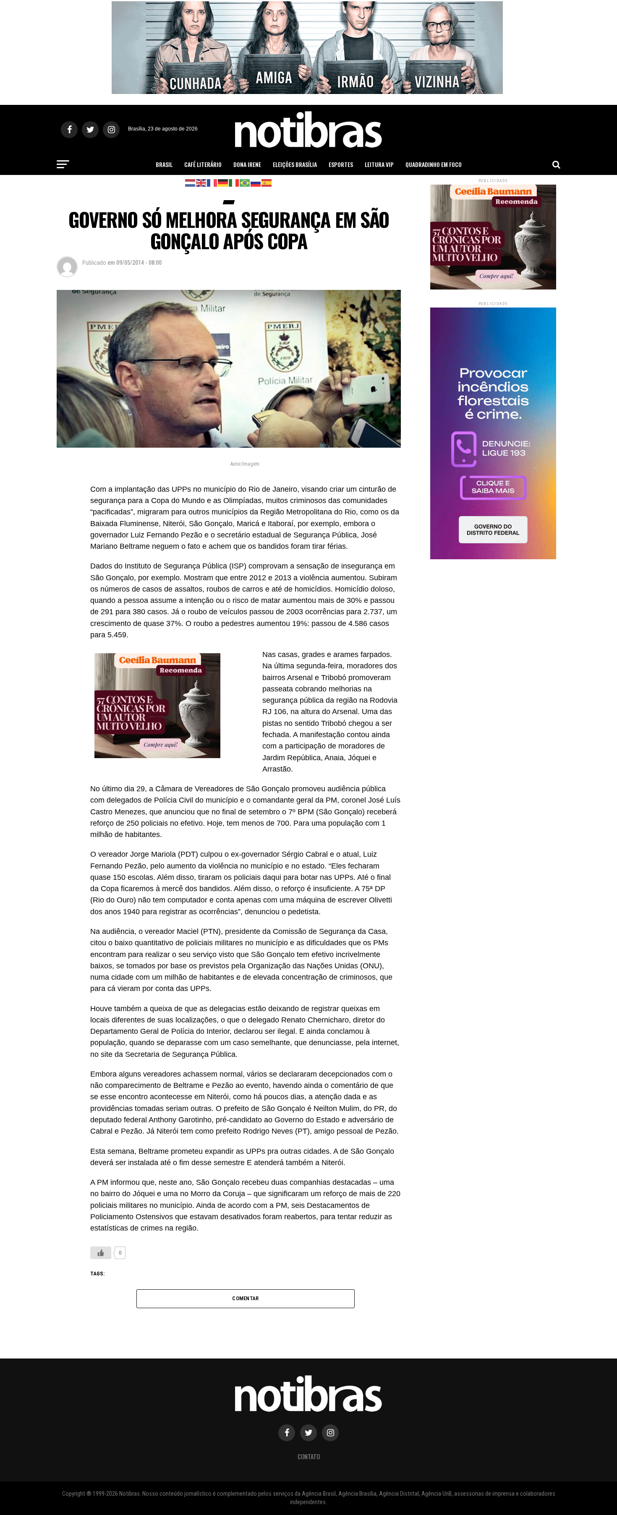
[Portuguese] (245, 182)
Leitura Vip (379, 164)
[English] (201, 182)
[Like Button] (100, 1252)
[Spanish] (266, 182)
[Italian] (234, 182)
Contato (309, 1456)
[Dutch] (190, 182)
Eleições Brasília (295, 164)
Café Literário (203, 164)
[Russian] (256, 182)
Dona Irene (247, 164)
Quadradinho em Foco (433, 164)
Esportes (341, 164)
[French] (212, 182)
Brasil (164, 164)
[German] (223, 182)
